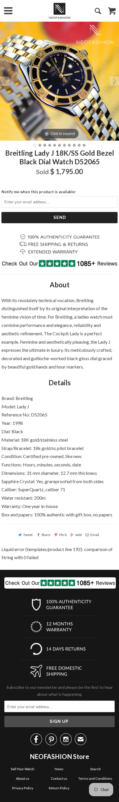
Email (94, 535)
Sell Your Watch (22, 769)
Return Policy (59, 788)
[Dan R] (59, 11)
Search (95, 769)
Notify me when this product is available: (38, 191)
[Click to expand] (59, 80)
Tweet (28, 535)
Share (45, 535)
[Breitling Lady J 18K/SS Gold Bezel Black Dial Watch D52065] (35, 145)
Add (78, 535)
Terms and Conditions (95, 778)
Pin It (62, 535)
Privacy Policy (22, 788)
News (59, 769)
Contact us (59, 778)
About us (22, 778)
